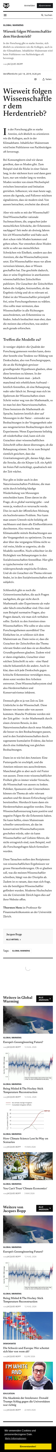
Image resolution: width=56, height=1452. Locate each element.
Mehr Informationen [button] (15, 1438)
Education (9, 1393)
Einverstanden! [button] (28, 1446)
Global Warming (13, 25)
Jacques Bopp (15, 63)
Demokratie (9, 1343)
